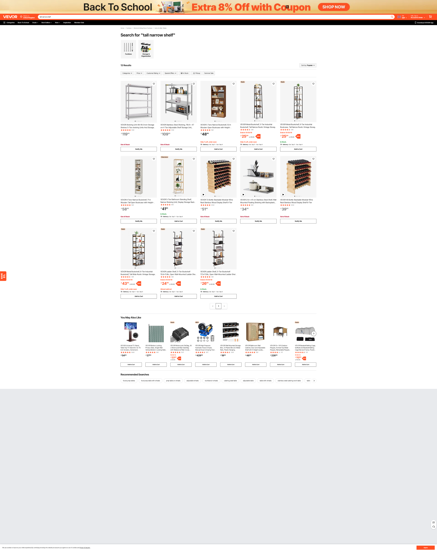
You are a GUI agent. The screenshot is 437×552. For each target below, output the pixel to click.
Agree (426, 547)
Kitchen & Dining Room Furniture (143, 28)
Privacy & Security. (85, 547)
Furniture (128, 28)
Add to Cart (218, 149)
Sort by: (304, 65)
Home (122, 28)
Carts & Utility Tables (160, 28)
